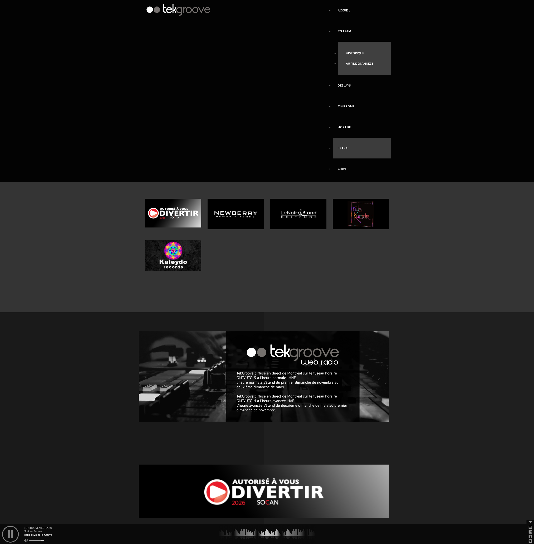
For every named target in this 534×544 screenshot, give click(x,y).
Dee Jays (344, 85)
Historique (355, 53)
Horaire (344, 127)
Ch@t (342, 169)
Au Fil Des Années (359, 63)
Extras (343, 148)
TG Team (344, 31)
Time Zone (346, 106)
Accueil (344, 10)
